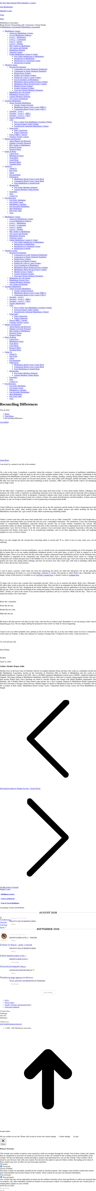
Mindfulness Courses (7, 894)
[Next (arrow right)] (3, 1190)
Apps (2, 15)
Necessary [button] (4, 1164)
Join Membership (6, 7)
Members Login (6, 11)
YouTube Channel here (44, 575)
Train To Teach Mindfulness (10, 903)
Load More (48, 993)
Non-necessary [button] (5, 1175)
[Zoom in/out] (8, 1188)
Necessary (6, 1166)
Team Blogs (4, 460)
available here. (74, 575)
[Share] (3, 1188)
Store (2, 19)
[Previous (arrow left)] (1, 1190)
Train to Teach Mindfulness (22, 921)
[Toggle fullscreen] (6, 1188)
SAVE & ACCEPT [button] (7, 1186)
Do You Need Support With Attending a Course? (18, 3)
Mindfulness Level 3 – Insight (23, 938)
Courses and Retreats (8, 899)
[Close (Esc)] (1, 1188)
